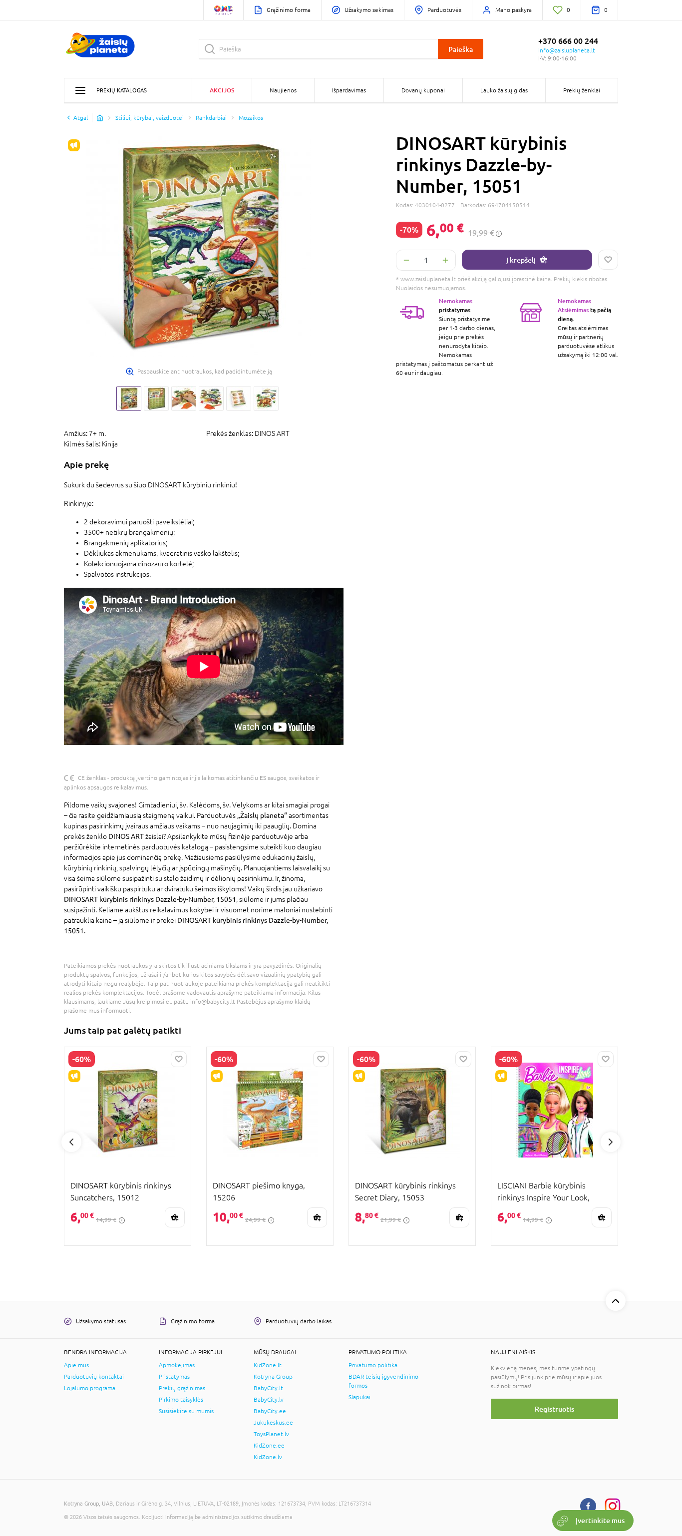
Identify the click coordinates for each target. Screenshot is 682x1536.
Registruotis (554, 1409)
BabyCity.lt (268, 1388)
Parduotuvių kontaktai (94, 1376)
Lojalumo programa (89, 1388)
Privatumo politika (372, 1365)
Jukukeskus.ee (273, 1422)
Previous (71, 1142)
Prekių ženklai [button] (581, 90)
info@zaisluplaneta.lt (566, 50)
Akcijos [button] (222, 90)
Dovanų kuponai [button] (423, 90)
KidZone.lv (268, 1457)
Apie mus (76, 1365)
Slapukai (359, 1397)
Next (611, 1142)
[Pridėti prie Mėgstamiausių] (608, 260)
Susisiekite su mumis (186, 1411)
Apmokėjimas (177, 1365)
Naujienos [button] (283, 90)
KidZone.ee (269, 1445)
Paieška (460, 49)
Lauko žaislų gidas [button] (504, 90)
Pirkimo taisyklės (181, 1399)
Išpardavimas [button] (349, 90)
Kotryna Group (273, 1376)
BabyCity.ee (270, 1411)
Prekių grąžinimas (182, 1388)
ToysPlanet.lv (271, 1434)
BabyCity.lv (269, 1399)
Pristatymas (174, 1376)
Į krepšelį (521, 260)
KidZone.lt (268, 1365)
